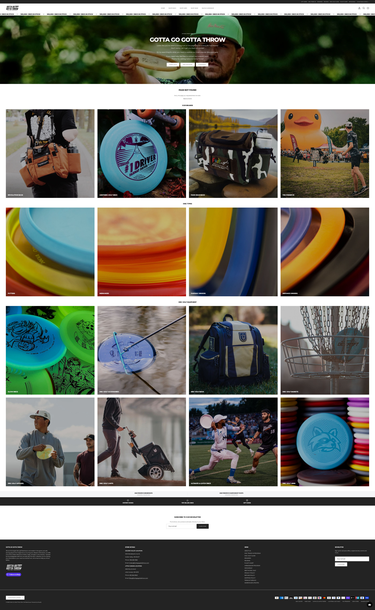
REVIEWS (326, 1)
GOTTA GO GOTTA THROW (319, 601)
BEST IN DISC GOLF (250, 570)
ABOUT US (248, 550)
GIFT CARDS (304, 1)
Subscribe (202, 526)
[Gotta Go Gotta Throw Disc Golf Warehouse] (12, 8)
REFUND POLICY (250, 575)
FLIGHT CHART (344, 1)
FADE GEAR (308, 601)
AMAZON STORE (365, 601)
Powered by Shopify (36, 602)
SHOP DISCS (172, 8)
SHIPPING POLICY (250, 578)
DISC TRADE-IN (312, 1)
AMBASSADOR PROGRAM (252, 565)
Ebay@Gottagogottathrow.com (138, 578)
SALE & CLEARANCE (208, 8)
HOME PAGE (173, 64)
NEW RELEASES (187, 64)
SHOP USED (183, 8)
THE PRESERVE (346, 601)
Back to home (187, 98)
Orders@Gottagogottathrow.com (139, 563)
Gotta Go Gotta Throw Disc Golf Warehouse (20, 602)
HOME (163, 8)
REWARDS (319, 1)
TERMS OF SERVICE (250, 580)
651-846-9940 (134, 575)
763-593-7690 (134, 560)
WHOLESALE (352, 1)
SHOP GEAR (194, 8)
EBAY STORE (355, 601)
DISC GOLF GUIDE (334, 1)
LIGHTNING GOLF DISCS (334, 601)
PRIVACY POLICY (250, 573)
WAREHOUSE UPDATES (252, 583)
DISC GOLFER (299, 601)
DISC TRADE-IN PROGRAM (253, 553)
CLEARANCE (202, 64)
